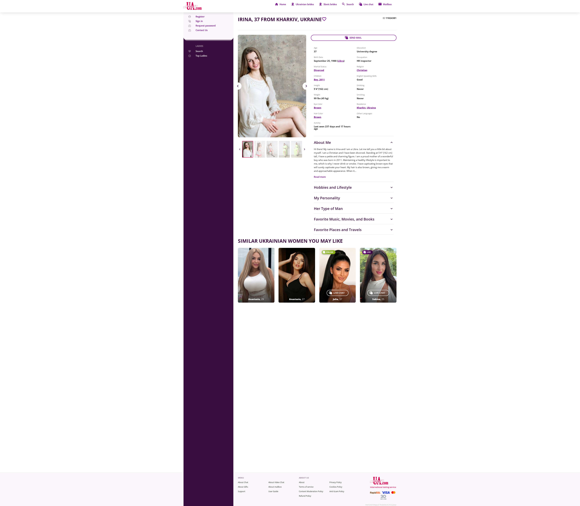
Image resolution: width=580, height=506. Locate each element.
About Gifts (243, 486)
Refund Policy (305, 496)
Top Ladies (201, 56)
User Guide (273, 491)
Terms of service (306, 486)
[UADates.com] (193, 9)
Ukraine (371, 107)
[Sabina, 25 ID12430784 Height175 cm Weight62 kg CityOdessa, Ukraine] (378, 275)
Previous (238, 86)
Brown (317, 107)
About (301, 482)
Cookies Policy (335, 486)
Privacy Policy (335, 482)
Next (306, 86)
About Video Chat (276, 482)
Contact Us (202, 30)
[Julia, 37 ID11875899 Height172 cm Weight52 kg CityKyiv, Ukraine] (337, 275)
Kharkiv (361, 107)
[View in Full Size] (272, 86)
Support (241, 491)
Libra (341, 60)
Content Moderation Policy (311, 491)
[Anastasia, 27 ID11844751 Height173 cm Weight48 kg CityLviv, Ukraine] (297, 275)
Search (199, 51)
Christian (362, 70)
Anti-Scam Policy (336, 491)
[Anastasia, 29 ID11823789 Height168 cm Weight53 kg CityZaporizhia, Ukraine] (256, 275)
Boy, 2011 (319, 79)
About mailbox (275, 486)
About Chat (243, 482)
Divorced (319, 70)
